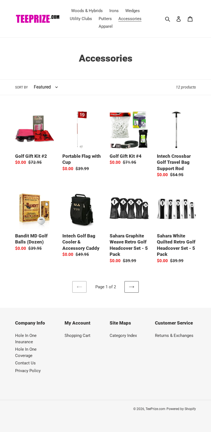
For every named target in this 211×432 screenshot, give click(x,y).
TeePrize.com (155, 409)
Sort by (21, 87)
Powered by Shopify (181, 409)
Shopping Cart (77, 335)
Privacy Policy (28, 370)
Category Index (123, 335)
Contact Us (25, 363)
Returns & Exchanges (174, 335)
